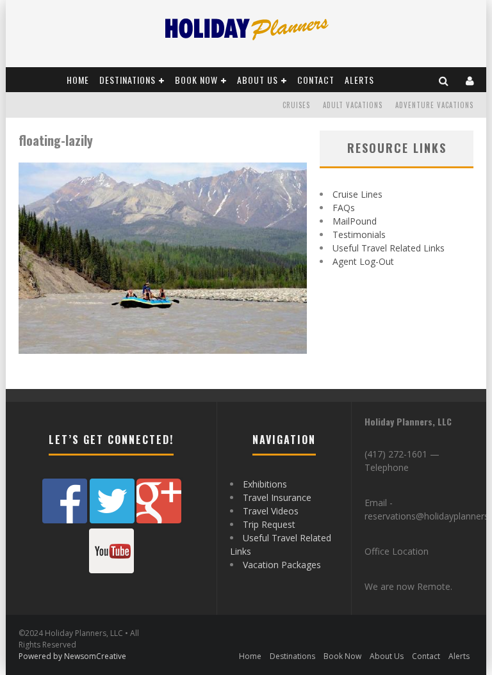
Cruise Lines (357, 194)
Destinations (127, 79)
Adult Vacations (352, 105)
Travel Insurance (277, 497)
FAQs (343, 208)
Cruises (296, 105)
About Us (257, 79)
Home (78, 79)
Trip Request (269, 524)
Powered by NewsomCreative (72, 656)
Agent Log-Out (363, 261)
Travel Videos (271, 511)
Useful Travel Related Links (388, 248)
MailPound (354, 221)
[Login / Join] (470, 79)
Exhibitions (265, 484)
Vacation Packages (282, 565)
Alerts (359, 79)
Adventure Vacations (434, 105)
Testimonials (359, 234)
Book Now (196, 79)
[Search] (444, 79)
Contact (315, 79)
